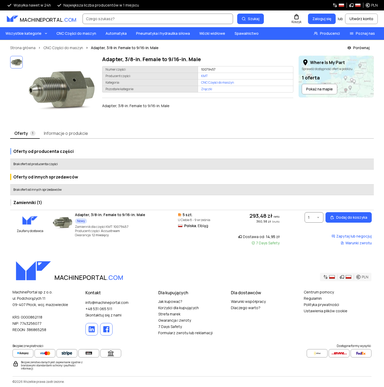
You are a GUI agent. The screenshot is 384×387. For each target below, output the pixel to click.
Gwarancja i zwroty (174, 320)
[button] (355, 5)
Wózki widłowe (212, 33)
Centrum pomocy (319, 292)
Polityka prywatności (321, 304)
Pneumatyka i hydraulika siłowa (163, 33)
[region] (61, 89)
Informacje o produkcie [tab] (66, 133)
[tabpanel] (192, 196)
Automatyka (116, 33)
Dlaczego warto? (245, 307)
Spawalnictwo (247, 33)
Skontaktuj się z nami (103, 315)
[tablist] (192, 133)
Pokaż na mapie (319, 88)
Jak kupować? (170, 301)
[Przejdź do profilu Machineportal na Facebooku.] (106, 329)
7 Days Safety (170, 326)
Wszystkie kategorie (23, 33)
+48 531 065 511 (98, 308)
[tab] (25, 133)
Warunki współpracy (248, 301)
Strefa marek (169, 313)
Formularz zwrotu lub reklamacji (185, 332)
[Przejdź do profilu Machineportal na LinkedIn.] (91, 329)
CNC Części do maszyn (76, 33)
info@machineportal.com (107, 302)
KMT (204, 76)
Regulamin (313, 298)
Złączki (206, 89)
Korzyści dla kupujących (178, 307)
